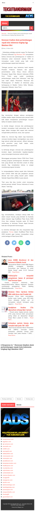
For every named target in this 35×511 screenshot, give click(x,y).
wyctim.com (6, 482)
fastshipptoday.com (9, 487)
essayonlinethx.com (9, 492)
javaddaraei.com (8, 461)
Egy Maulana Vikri (19, 54)
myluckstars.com (8, 470)
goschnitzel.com (8, 497)
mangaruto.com (7, 480)
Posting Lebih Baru (7, 398)
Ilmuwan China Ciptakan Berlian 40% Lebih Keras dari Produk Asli (20, 293)
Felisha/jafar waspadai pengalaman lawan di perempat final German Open (20, 278)
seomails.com (7, 446)
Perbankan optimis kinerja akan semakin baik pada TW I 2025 (20, 324)
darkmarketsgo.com (9, 485)
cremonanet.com (8, 456)
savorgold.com (7, 451)
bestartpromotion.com (9, 463)
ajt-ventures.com (8, 444)
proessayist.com (8, 489)
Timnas (11, 232)
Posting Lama (29, 398)
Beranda (19, 398)
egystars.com (7, 441)
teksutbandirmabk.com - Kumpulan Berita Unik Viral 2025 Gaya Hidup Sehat (21, 504)
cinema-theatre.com (9, 475)
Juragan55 (6, 477)
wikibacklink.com (8, 453)
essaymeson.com (8, 439)
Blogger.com (20, 507)
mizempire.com (7, 458)
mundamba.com (8, 468)
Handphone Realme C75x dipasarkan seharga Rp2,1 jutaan (20, 308)
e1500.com (6, 449)
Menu (5, 23)
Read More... (16, 272)
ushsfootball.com (8, 473)
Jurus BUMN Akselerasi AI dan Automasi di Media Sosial (20, 261)
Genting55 (6, 494)
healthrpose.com (8, 465)
